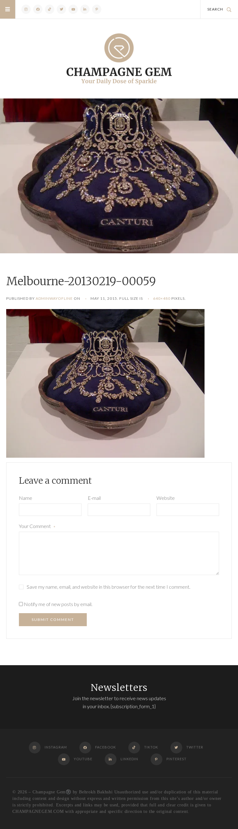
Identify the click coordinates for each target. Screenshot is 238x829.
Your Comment (37, 526)
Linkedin (85, 9)
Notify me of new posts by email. (58, 604)
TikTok (49, 9)
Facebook (37, 9)
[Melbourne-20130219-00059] (105, 383)
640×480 (161, 298)
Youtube (73, 9)
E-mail (94, 498)
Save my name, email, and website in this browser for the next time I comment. (108, 587)
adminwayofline (54, 298)
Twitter (61, 9)
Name (25, 498)
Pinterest (96, 9)
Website (165, 498)
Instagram (26, 9)
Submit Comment (53, 619)
